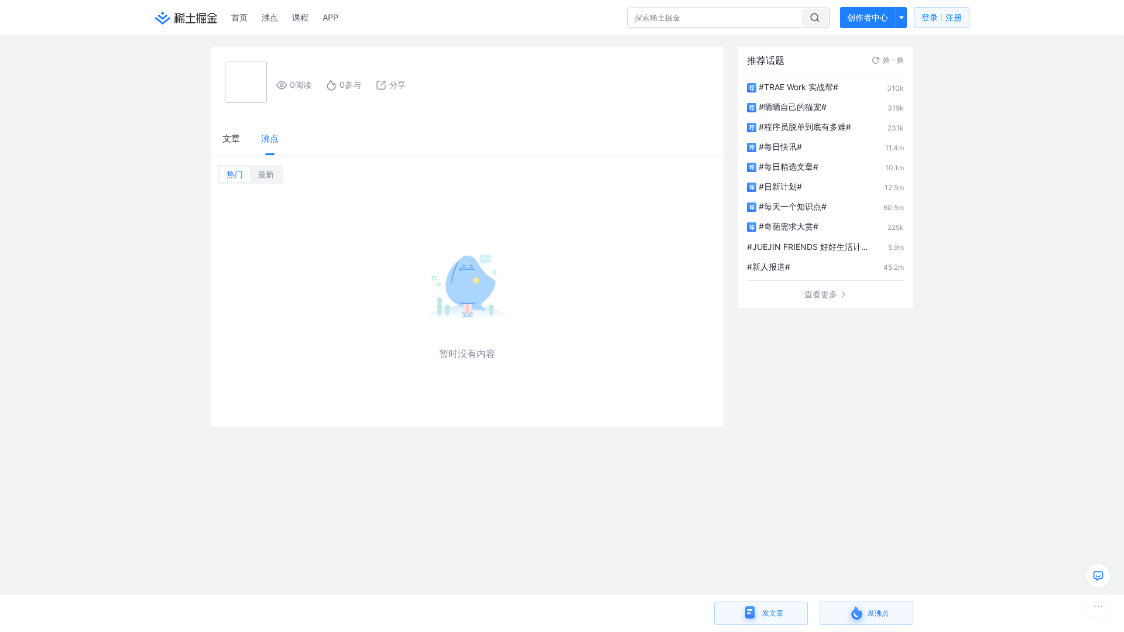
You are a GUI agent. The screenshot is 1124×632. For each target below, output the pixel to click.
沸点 (270, 17)
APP (330, 17)
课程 (300, 17)
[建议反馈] (1098, 576)
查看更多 (820, 294)
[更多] (1098, 606)
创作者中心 (867, 17)
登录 (941, 17)
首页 (239, 17)
